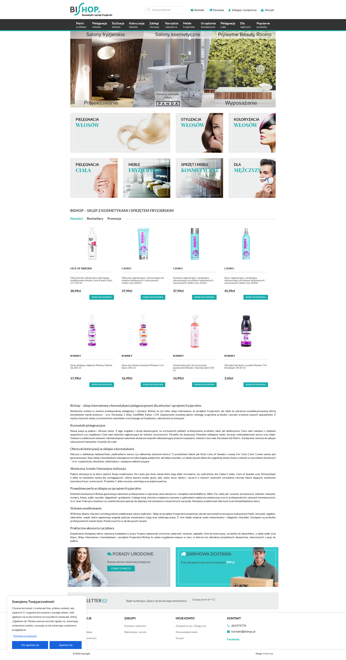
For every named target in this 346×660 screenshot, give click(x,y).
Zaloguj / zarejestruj (243, 10)
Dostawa (218, 10)
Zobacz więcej (121, 568)
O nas (76, 644)
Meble (189, 25)
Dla (245, 25)
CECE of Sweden (81, 268)
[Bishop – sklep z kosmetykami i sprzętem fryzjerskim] (91, 9)
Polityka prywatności (25, 636)
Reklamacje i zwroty (135, 632)
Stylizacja (118, 25)
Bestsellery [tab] (95, 218)
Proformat (268, 653)
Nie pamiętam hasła (186, 632)
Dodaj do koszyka (102, 297)
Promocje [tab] (114, 218)
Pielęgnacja (99, 25)
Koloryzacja (136, 25)
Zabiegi (154, 25)
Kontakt (199, 10)
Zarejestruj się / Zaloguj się (191, 625)
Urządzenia (208, 25)
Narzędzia (171, 25)
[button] (85, 69)
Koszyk (269, 10)
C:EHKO (126, 268)
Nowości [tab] (76, 218)
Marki (81, 25)
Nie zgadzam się (30, 645)
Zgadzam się (65, 645)
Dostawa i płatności (135, 625)
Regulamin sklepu (82, 632)
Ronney (75, 355)
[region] (46, 624)
